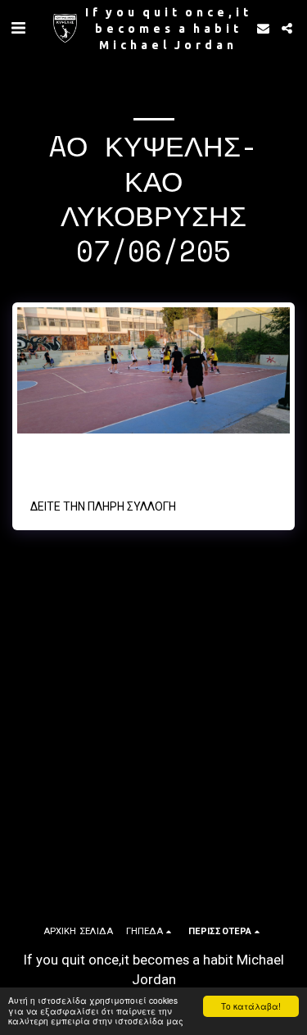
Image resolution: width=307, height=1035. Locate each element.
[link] (145, 469)
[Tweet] (45, 469)
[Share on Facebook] (24, 469)
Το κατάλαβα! (251, 1006)
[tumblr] (85, 469)
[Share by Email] (104, 469)
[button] (18, 27)
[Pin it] (64, 469)
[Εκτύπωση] (198, 469)
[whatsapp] (125, 469)
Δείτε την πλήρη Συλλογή (103, 506)
